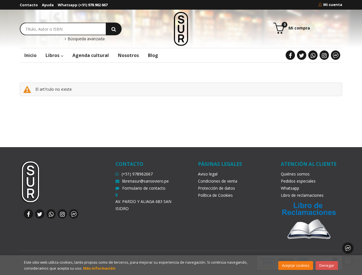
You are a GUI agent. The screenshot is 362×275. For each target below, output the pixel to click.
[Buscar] (114, 28)
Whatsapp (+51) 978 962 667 (82, 4)
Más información (99, 268)
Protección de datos (216, 188)
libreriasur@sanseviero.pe (145, 181)
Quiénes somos (295, 174)
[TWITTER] (301, 55)
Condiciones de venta (217, 181)
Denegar (326, 265)
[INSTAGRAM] (324, 55)
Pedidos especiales (298, 181)
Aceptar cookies (295, 265)
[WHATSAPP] (313, 55)
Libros (53, 55)
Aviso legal (207, 174)
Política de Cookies (215, 195)
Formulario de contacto (143, 188)
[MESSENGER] (335, 55)
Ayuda (48, 4)
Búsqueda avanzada (85, 39)
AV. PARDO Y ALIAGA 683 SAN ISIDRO (143, 205)
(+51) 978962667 (137, 174)
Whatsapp (290, 188)
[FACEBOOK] (290, 55)
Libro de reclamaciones (302, 195)
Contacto (29, 4)
